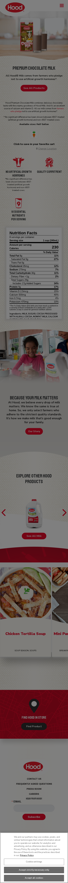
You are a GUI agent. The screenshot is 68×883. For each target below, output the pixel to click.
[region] (34, 857)
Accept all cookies (34, 878)
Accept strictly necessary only (34, 870)
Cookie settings (34, 861)
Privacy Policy (27, 855)
